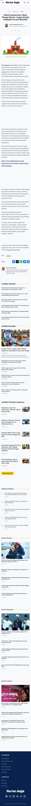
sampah (3, 72)
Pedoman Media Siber (7, 761)
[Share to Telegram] (28, 261)
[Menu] (2, 2)
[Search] (24, 2)
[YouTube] (17, 796)
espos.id (3, 780)
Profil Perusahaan (6, 766)
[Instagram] (13, 796)
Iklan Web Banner (6, 769)
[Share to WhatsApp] (20, 261)
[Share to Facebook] (13, 261)
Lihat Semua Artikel (7, 473)
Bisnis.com (4, 783)
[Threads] (20, 796)
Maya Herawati (11, 268)
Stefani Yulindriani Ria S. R (16, 24)
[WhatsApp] (24, 796)
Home (9, 11)
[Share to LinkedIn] (24, 261)
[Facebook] (6, 796)
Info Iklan (4, 772)
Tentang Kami (5, 758)
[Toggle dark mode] (28, 2)
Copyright (4, 764)
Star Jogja (4, 785)
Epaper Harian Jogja (13, 250)
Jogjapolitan (15, 11)
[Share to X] (17, 261)
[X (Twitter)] (10, 796)
